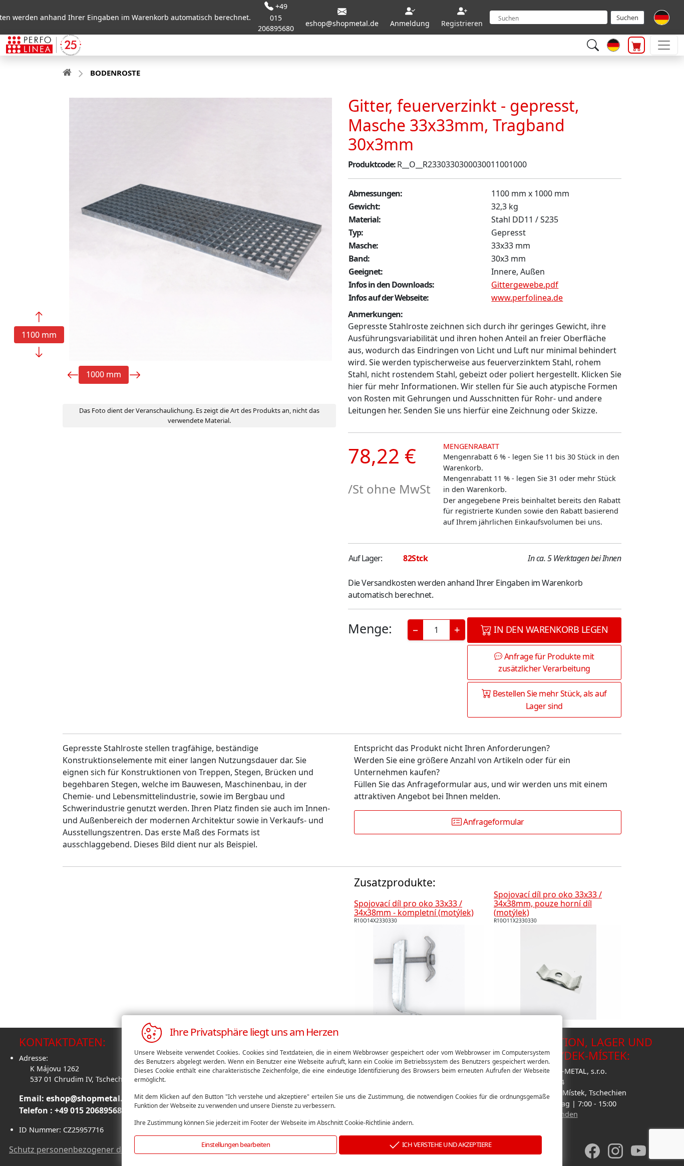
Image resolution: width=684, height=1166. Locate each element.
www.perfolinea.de (527, 297)
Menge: (370, 628)
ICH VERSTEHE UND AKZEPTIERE (446, 1144)
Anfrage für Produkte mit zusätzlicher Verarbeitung (546, 662)
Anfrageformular (493, 821)
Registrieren (462, 23)
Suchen (627, 17)
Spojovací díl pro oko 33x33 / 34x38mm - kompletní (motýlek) (414, 908)
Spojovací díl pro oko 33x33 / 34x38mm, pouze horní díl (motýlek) (548, 903)
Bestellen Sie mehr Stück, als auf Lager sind (549, 700)
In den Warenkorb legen (550, 629)
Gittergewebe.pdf (524, 284)
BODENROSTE (115, 73)
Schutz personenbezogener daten (73, 1149)
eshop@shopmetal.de (89, 1098)
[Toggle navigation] (664, 45)
